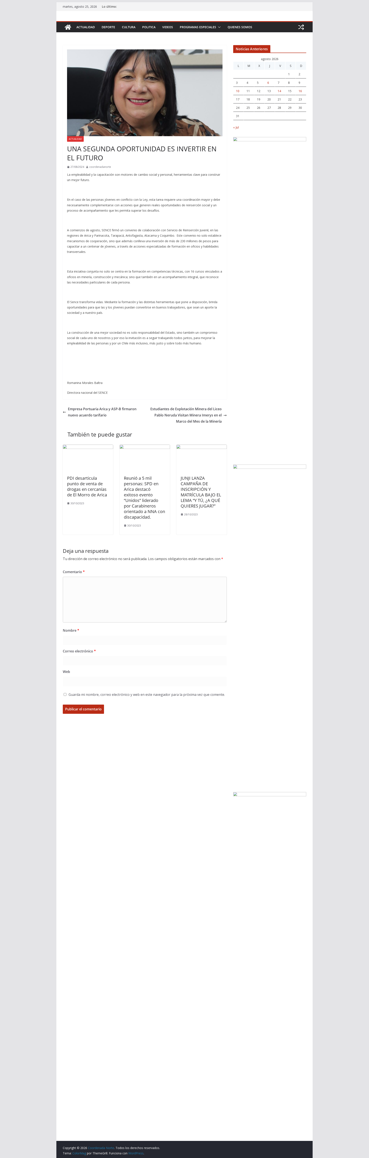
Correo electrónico (79, 651)
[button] (218, 27)
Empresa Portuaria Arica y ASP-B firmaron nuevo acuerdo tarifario (102, 412)
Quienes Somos (240, 27)
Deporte (108, 27)
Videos (167, 27)
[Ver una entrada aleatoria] (301, 27)
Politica (148, 27)
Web (66, 671)
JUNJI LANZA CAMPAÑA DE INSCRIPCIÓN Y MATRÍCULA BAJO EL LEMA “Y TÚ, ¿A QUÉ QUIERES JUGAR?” (201, 492)
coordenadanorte (100, 167)
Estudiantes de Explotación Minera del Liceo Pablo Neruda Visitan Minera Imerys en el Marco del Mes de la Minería (186, 415)
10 (237, 91)
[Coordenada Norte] (68, 27)
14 (279, 91)
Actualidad (85, 27)
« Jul (236, 127)
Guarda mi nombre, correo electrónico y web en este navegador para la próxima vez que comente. (147, 694)
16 (300, 91)
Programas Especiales (198, 27)
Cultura (128, 27)
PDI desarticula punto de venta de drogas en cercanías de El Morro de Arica (87, 486)
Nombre (71, 630)
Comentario (74, 571)
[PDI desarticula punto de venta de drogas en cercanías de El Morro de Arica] (88, 447)
